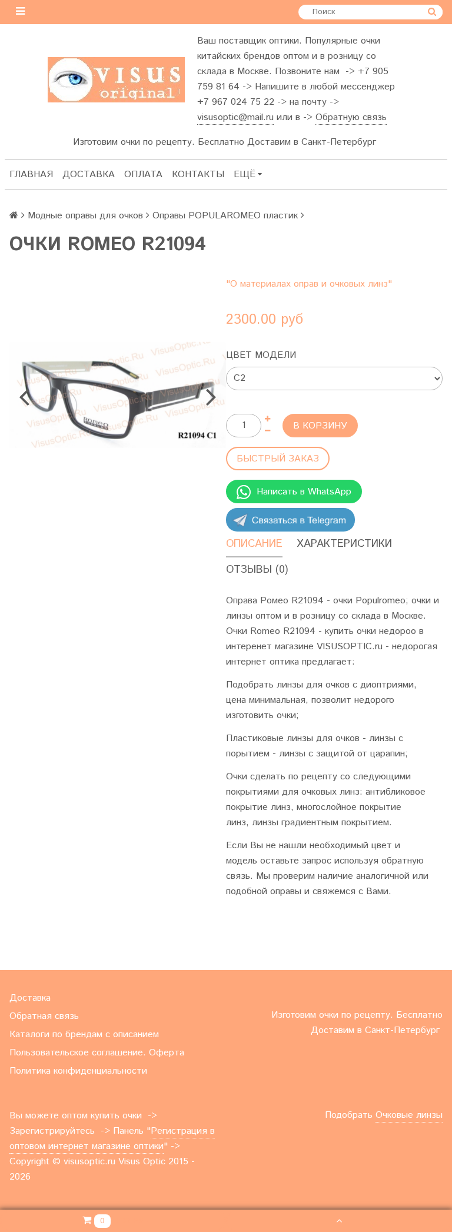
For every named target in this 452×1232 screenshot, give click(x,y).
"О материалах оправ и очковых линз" (309, 284)
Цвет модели (261, 355)
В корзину (320, 426)
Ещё (244, 174)
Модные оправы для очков (85, 216)
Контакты (198, 174)
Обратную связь (351, 117)
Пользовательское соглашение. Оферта (96, 1053)
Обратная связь (44, 1016)
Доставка (88, 174)
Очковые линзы (409, 1115)
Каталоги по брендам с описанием (84, 1034)
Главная (31, 174)
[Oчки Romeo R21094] (117, 395)
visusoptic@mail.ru (235, 117)
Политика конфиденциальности (78, 1071)
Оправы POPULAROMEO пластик (225, 216)
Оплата (143, 174)
